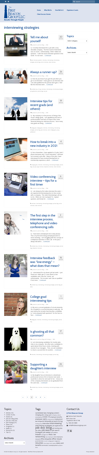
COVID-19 (9, 415)
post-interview (44, 130)
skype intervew (40, 166)
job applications (33, 91)
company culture (56, 415)
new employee (49, 437)
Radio (8, 428)
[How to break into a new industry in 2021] (15, 149)
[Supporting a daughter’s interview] (15, 372)
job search (47, 430)
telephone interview (48, 166)
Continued (48, 55)
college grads (39, 128)
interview (44, 60)
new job (45, 91)
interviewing (50, 60)
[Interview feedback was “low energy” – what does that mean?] (15, 265)
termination (45, 445)
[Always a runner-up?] (15, 76)
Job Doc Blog (41, 45)
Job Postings (48, 339)
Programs (9, 426)
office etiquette (45, 439)
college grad (33, 128)
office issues (57, 439)
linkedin (38, 434)
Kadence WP (40, 451)
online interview (44, 62)
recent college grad (52, 130)
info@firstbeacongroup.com (77, 425)
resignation (57, 441)
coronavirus (38, 417)
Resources (9, 430)
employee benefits (56, 417)
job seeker (47, 432)
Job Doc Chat (10, 421)
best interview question (36, 60)
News (8, 424)
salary (54, 443)
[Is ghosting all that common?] (15, 339)
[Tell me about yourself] (15, 45)
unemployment (53, 445)
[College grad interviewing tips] (15, 304)
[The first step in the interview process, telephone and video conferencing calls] (15, 223)
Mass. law (52, 434)
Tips (7, 432)
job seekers (54, 432)
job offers (38, 430)
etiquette (41, 421)
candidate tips (34, 89)
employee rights (41, 419)
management (44, 434)
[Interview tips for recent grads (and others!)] (15, 108)
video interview (52, 62)
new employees (58, 437)
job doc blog (37, 62)
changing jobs (34, 164)
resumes (39, 443)
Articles (8, 413)
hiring (39, 89)
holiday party (38, 423)
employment (50, 419)
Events (8, 417)
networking (40, 436)
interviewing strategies (58, 89)
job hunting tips (57, 428)
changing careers (53, 413)
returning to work (48, 443)
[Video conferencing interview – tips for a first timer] (15, 184)
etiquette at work (51, 421)
